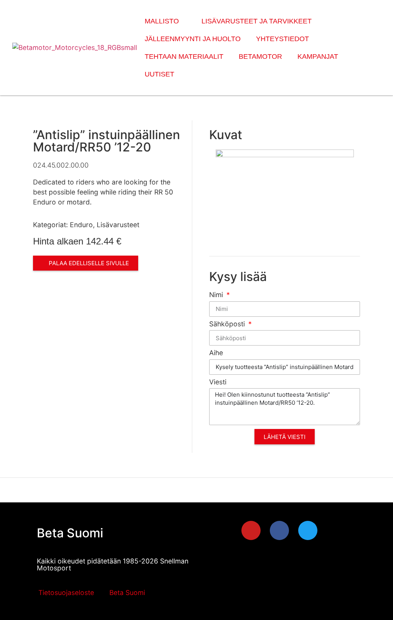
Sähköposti (228, 324)
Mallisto (162, 21)
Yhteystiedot (282, 39)
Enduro (81, 225)
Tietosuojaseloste (66, 592)
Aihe (216, 353)
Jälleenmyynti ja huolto (193, 39)
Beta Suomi (70, 532)
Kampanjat (317, 56)
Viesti (217, 382)
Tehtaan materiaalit (184, 56)
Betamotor (260, 56)
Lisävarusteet (118, 225)
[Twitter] (307, 530)
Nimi (217, 295)
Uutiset (159, 74)
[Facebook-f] (279, 530)
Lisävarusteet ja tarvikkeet (256, 21)
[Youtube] (251, 530)
